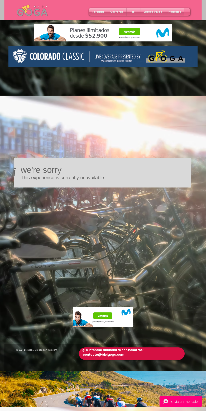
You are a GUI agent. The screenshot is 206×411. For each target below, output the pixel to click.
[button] (116, 12)
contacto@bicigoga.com (103, 354)
